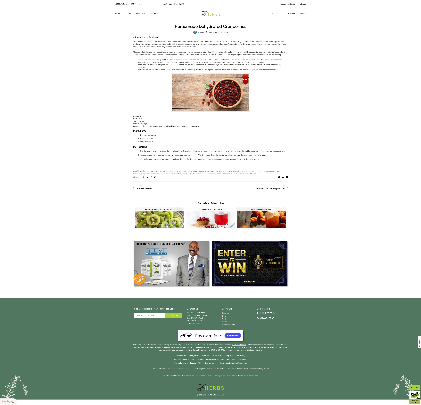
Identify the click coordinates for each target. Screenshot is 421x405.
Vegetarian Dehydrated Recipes (153, 174)
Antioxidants (237, 174)
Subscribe (173, 315)
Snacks (137, 174)
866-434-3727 (199, 313)
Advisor (415, 387)
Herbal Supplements (181, 359)
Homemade (255, 174)
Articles (224, 319)
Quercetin (220, 171)
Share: (135, 177)
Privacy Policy (194, 356)
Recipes (224, 322)
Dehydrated (167, 126)
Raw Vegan (193, 171)
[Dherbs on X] (260, 313)
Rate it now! (154, 37)
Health (136, 171)
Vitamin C (155, 171)
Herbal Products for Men (215, 359)
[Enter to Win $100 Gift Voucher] (249, 263)
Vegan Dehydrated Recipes (270, 171)
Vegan (178, 126)
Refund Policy (217, 356)
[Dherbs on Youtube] (271, 313)
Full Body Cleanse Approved (152, 126)
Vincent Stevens (206, 32)
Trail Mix (203, 171)
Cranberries (182, 171)
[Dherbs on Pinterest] (268, 313)
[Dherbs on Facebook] (257, 313)
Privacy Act (205, 356)
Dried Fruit (165, 171)
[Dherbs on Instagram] (263, 313)
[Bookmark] (287, 177)
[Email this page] (283, 177)
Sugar (246, 174)
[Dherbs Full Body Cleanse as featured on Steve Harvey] (171, 263)
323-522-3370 (202, 315)
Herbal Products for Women (237, 359)
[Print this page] (279, 177)
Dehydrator (145, 171)
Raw (174, 126)
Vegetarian (186, 126)
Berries (173, 171)
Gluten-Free (195, 126)
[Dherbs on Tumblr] (265, 313)
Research (211, 171)
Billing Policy (229, 356)
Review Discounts (228, 325)
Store (224, 316)
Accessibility (240, 356)
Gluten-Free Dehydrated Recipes (195, 174)
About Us (225, 313)
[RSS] (274, 313)
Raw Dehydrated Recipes (236, 171)
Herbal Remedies (198, 359)
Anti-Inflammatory (174, 174)
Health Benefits (252, 171)
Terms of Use (181, 356)
